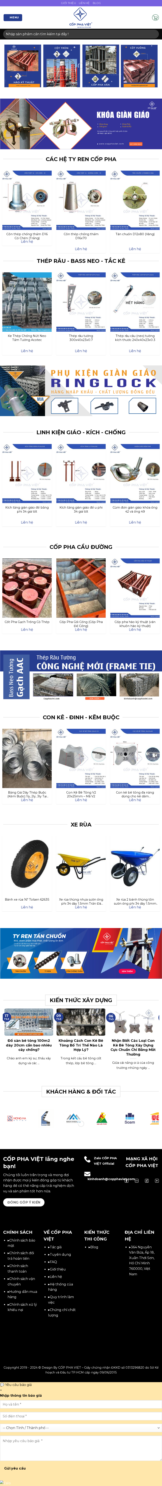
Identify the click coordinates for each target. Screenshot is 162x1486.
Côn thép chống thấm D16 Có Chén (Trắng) (27, 236)
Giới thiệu (58, 1269)
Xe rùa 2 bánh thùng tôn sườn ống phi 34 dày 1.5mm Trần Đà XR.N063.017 (135, 901)
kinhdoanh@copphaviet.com (111, 1179)
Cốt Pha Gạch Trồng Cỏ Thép (27, 622)
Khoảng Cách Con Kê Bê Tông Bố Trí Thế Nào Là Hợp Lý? (81, 1045)
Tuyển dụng (60, 1255)
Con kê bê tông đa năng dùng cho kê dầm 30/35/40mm (135, 794)
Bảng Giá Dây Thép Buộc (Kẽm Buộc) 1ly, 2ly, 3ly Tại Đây (27, 794)
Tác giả (56, 1247)
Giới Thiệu (68, 3)
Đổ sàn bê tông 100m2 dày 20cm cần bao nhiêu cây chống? (29, 1045)
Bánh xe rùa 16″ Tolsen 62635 (27, 899)
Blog (97, 3)
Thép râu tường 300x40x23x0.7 (81, 338)
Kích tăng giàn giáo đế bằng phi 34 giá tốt (27, 509)
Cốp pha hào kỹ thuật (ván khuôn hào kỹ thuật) (135, 624)
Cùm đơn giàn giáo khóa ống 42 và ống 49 (135, 509)
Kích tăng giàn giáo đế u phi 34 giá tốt (81, 509)
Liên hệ (56, 1277)
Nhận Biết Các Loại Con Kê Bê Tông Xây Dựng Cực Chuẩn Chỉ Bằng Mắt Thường (133, 1047)
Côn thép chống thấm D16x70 (81, 236)
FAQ (53, 1262)
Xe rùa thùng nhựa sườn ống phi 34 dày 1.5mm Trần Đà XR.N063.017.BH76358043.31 (81, 901)
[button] (13, 17)
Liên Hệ (84, 3)
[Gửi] (154, 34)
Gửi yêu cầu (15, 1468)
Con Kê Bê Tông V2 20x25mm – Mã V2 (81, 794)
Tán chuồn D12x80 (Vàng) (135, 234)
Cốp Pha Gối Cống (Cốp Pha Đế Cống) (81, 624)
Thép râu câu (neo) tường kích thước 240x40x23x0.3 (135, 338)
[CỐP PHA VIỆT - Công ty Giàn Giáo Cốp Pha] (81, 17)
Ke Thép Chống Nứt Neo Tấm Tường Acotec (27, 338)
